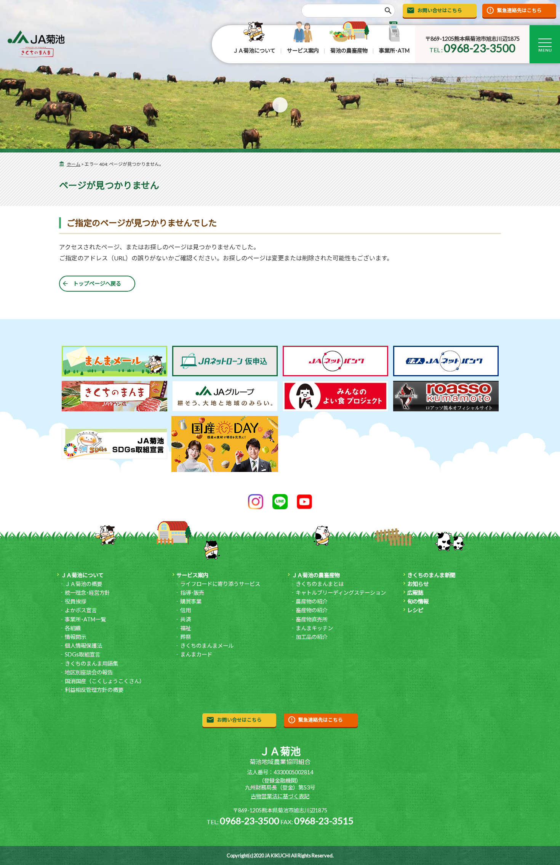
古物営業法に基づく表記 (280, 796)
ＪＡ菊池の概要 (83, 584)
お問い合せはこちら (440, 10)
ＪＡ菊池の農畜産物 (316, 575)
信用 (185, 610)
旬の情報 (418, 601)
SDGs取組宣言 (82, 654)
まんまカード (196, 654)
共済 (185, 619)
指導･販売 (192, 592)
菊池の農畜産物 (349, 50)
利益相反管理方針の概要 (94, 690)
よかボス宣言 (81, 610)
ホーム (73, 164)
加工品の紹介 (312, 637)
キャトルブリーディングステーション (341, 592)
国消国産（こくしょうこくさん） (105, 681)
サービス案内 (303, 50)
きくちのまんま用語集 (91, 663)
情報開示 (75, 637)
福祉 (185, 628)
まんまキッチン (314, 628)
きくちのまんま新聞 (431, 575)
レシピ (415, 610)
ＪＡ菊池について (254, 50)
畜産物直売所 (312, 619)
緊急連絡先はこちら (519, 10)
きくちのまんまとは (320, 584)
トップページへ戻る (97, 283)
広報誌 (415, 592)
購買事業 (191, 601)
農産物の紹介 (312, 601)
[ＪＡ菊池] (36, 44)
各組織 (73, 628)
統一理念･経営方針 (87, 592)
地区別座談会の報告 (89, 672)
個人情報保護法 (83, 645)
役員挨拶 (75, 601)
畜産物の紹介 (312, 610)
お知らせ (418, 584)
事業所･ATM (394, 50)
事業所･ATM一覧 (85, 619)
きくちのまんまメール (207, 645)
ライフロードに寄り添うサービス (220, 584)
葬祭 (185, 637)
